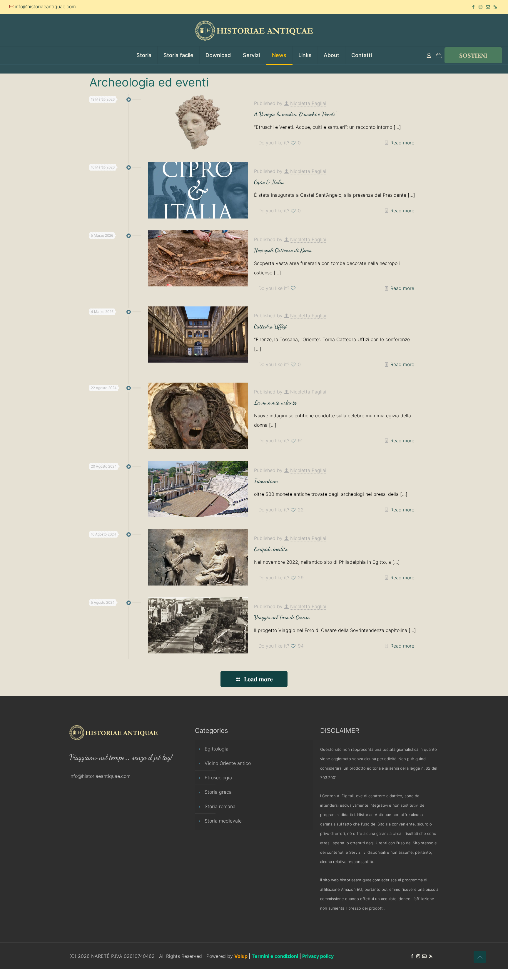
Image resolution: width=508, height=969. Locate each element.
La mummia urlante (275, 402)
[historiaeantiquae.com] (254, 30)
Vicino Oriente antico (228, 763)
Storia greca (218, 792)
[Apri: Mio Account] (429, 55)
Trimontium (266, 481)
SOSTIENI (473, 55)
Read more (402, 143)
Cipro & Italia (269, 182)
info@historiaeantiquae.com (45, 6)
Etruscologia (218, 777)
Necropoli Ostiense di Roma (283, 250)
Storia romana (220, 806)
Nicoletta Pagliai (308, 103)
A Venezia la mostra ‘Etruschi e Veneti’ (295, 114)
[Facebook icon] (473, 7)
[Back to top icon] (480, 957)
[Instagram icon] (480, 7)
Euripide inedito (271, 549)
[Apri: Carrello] (439, 55)
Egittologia (216, 749)
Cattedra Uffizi (270, 326)
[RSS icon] (495, 7)
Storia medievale (223, 821)
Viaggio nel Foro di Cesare (282, 617)
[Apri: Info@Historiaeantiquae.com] (488, 7)
